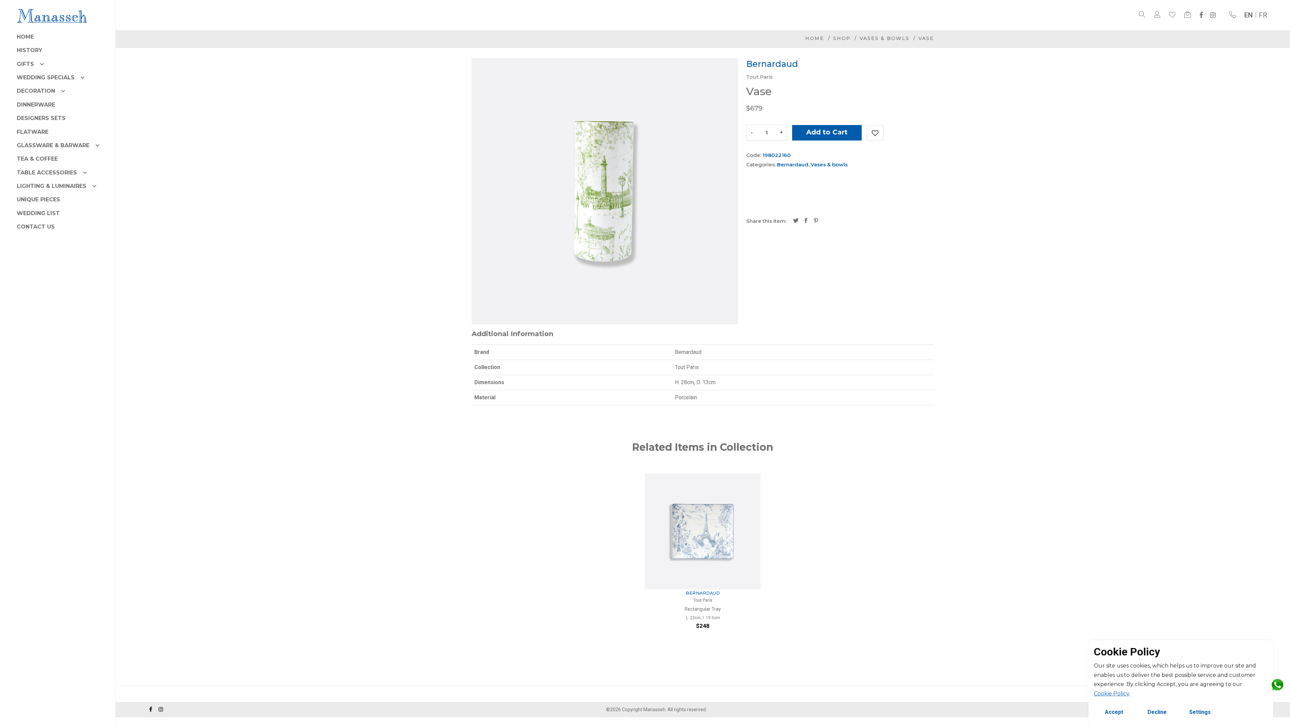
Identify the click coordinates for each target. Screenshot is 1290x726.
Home (25, 37)
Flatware (32, 132)
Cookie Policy (1111, 693)
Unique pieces (38, 199)
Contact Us (36, 227)
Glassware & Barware (53, 145)
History (29, 50)
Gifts (25, 64)
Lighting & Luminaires (51, 186)
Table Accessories (47, 172)
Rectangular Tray (703, 609)
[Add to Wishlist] (875, 132)
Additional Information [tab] (512, 334)
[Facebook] (1201, 15)
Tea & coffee (37, 159)
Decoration (36, 91)
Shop (842, 38)
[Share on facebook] (806, 221)
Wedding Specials (46, 77)
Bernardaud (792, 164)
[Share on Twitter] (796, 221)
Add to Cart (827, 132)
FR (1263, 15)
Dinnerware (36, 105)
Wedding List (38, 213)
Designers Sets (41, 118)
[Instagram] (1213, 15)
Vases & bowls (884, 38)
